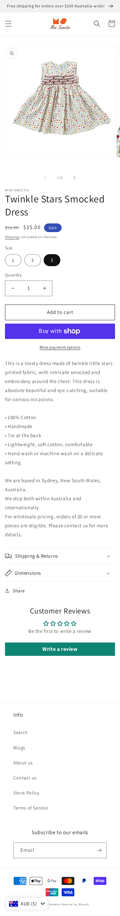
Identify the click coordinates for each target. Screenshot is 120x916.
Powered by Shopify (75, 904)
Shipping (12, 237)
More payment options (60, 347)
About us (23, 763)
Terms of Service (30, 808)
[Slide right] (74, 177)
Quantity (13, 275)
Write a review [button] (59, 649)
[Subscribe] (99, 850)
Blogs (19, 748)
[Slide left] (45, 177)
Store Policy (26, 793)
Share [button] (19, 591)
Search (20, 732)
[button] (8, 23)
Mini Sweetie (51, 904)
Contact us (25, 778)
